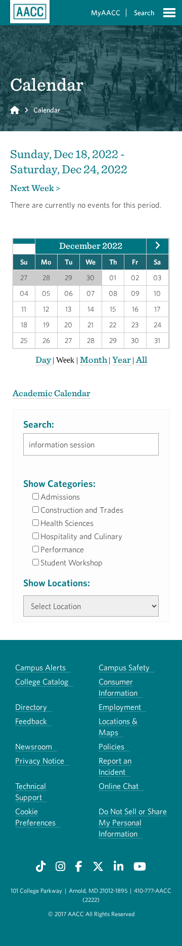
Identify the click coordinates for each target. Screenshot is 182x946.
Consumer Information (118, 687)
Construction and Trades (81, 509)
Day (44, 359)
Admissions (60, 496)
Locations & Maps (118, 726)
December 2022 (90, 245)
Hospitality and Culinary (81, 536)
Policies (111, 746)
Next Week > (35, 187)
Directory (31, 706)
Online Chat (119, 785)
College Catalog (41, 681)
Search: (38, 424)
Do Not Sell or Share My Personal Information (133, 822)
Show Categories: (59, 483)
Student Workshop (71, 562)
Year (122, 359)
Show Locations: (56, 583)
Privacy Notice (39, 760)
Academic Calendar (51, 393)
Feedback (31, 721)
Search (144, 13)
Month (94, 359)
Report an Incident (115, 766)
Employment (120, 706)
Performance (62, 549)
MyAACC (105, 13)
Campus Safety (124, 667)
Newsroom (33, 746)
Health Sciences (67, 522)
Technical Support (30, 791)
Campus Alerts (40, 667)
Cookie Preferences (35, 817)
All (141, 359)
